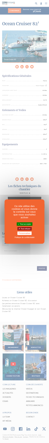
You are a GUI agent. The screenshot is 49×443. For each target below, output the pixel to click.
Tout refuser (25, 229)
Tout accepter (25, 224)
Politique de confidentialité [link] (24, 237)
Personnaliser (24, 233)
